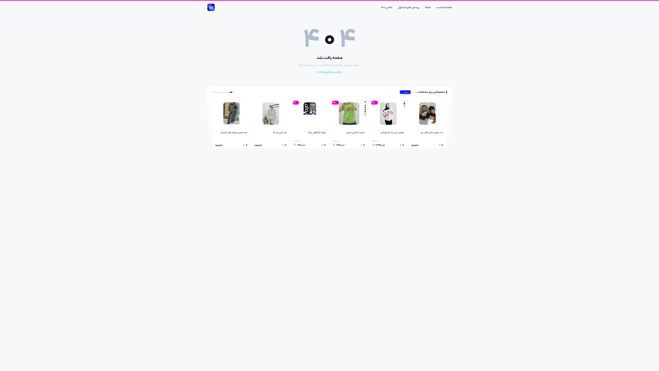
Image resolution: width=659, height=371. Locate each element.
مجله (428, 7)
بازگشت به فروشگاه (331, 72)
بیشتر (406, 92)
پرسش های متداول (408, 7)
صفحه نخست (444, 7)
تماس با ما (386, 7)
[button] (233, 92)
